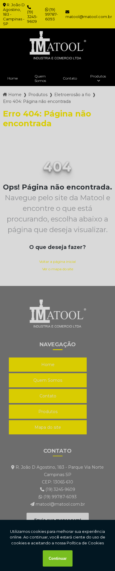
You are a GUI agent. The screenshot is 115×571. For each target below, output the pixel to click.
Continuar (58, 558)
